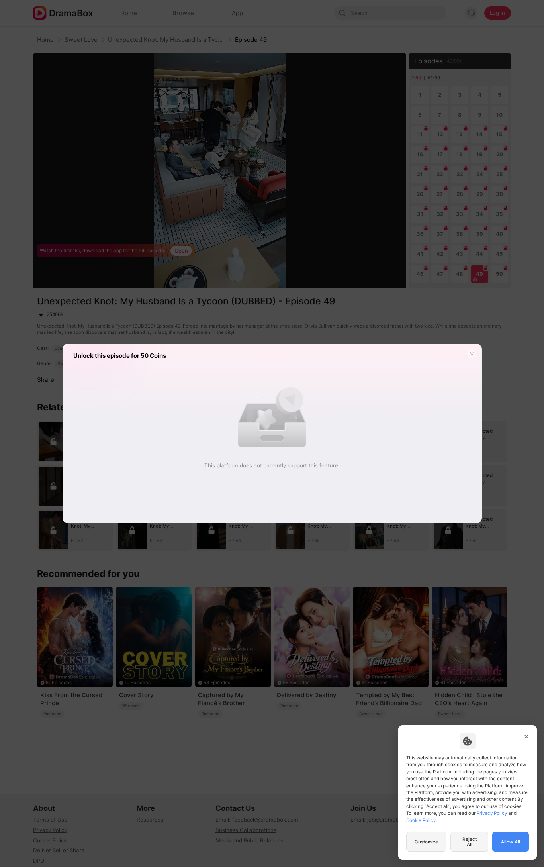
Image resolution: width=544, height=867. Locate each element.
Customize (426, 842)
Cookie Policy (421, 820)
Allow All (510, 842)
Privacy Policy (492, 813)
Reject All (469, 841)
